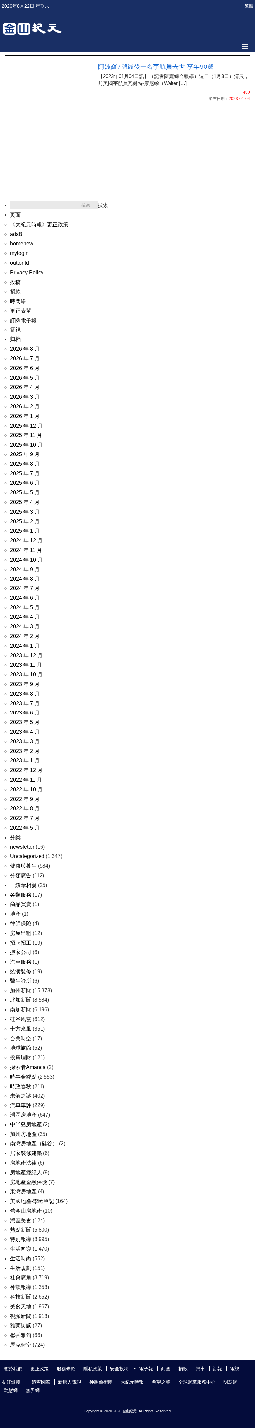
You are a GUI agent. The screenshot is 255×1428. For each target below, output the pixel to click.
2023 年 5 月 (25, 722)
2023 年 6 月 (25, 712)
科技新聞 (20, 1297)
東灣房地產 (23, 1191)
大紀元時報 (132, 1382)
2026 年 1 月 (25, 416)
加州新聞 (20, 990)
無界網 (33, 1390)
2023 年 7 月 (25, 703)
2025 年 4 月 (25, 502)
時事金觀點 (23, 1077)
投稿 (15, 282)
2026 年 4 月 (25, 387)
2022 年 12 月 (26, 770)
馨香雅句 (20, 1335)
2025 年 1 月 (25, 531)
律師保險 (20, 923)
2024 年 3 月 (25, 626)
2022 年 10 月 (26, 789)
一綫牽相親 (23, 885)
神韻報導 (20, 1287)
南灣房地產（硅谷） (34, 1143)
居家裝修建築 (26, 1153)
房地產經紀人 (26, 1172)
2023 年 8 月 (25, 694)
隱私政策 (92, 1368)
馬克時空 (20, 1345)
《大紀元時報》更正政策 (39, 224)
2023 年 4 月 (25, 732)
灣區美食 (20, 1220)
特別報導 (20, 1239)
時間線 (18, 301)
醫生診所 (20, 981)
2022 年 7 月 (25, 818)
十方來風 (20, 1029)
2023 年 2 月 (25, 751)
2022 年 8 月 (25, 808)
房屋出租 (20, 933)
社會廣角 (20, 1277)
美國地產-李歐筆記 (32, 1201)
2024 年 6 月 (25, 598)
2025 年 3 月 (25, 512)
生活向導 (20, 1249)
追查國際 (41, 1382)
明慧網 (230, 1382)
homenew (21, 243)
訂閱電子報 (23, 320)
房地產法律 (23, 1163)
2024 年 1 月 (25, 646)
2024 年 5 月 (25, 607)
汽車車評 (20, 1105)
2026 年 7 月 (25, 358)
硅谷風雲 (20, 1019)
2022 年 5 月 (25, 828)
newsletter (22, 847)
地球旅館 (20, 1048)
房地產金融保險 (28, 1182)
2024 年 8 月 (25, 579)
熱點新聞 (20, 1230)
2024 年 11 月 (26, 550)
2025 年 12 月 (26, 426)
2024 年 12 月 (26, 540)
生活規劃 (20, 1268)
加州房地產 (23, 1134)
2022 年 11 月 (26, 780)
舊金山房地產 (26, 1211)
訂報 (217, 1368)
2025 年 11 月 (26, 435)
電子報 (146, 1368)
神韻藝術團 (101, 1382)
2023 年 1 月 (25, 760)
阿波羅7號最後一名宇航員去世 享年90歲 (155, 66)
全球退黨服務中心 (196, 1382)
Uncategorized (27, 856)
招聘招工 (20, 943)
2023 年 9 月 (25, 684)
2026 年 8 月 (25, 349)
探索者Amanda (28, 1067)
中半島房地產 (26, 1124)
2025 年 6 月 (25, 483)
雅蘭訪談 (20, 1325)
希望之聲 (161, 1382)
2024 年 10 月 (26, 560)
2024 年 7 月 (25, 588)
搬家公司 (20, 952)
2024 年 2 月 (25, 636)
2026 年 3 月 (25, 397)
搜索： (106, 205)
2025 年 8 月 (25, 464)
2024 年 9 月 (25, 569)
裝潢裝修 (20, 971)
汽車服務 (20, 962)
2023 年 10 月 (26, 674)
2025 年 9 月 (25, 454)
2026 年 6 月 (25, 368)
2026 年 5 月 (25, 378)
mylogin (19, 253)
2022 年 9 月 (25, 799)
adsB (16, 234)
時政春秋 (20, 1086)
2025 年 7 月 (25, 473)
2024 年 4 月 (25, 617)
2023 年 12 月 (26, 655)
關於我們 (13, 1368)
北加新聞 (20, 1000)
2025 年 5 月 (25, 492)
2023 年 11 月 (26, 665)
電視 (15, 330)
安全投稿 (119, 1368)
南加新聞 (20, 1009)
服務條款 (66, 1368)
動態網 (11, 1390)
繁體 (249, 6)
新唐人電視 (69, 1382)
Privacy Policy (26, 272)
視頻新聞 (20, 1316)
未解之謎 (20, 1096)
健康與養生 (23, 866)
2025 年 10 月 (26, 445)
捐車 (200, 1368)
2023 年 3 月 (25, 741)
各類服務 (20, 895)
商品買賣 (20, 904)
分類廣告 (20, 875)
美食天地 (20, 1306)
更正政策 (39, 1368)
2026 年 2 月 (25, 406)
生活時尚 (20, 1258)
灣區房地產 (23, 1115)
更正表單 (20, 311)
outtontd (19, 263)
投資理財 (20, 1057)
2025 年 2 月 (25, 521)
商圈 (165, 1368)
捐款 (15, 291)
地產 (15, 914)
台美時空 (20, 1038)
